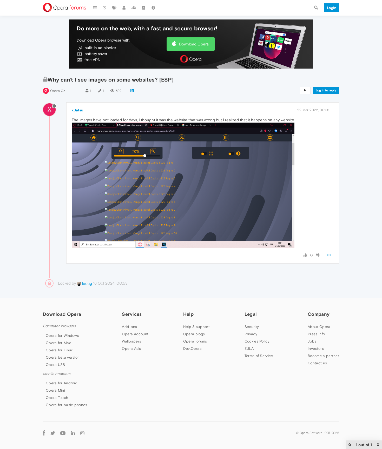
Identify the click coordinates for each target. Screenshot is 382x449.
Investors (316, 348)
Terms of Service (259, 356)
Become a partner (323, 356)
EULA (249, 348)
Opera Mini (55, 390)
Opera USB (55, 365)
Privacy (251, 334)
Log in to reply (326, 90)
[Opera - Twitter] (53, 433)
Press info (316, 334)
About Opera (319, 327)
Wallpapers (131, 341)
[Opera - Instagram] (82, 433)
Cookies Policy (257, 341)
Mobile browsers (56, 374)
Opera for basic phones (66, 405)
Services (132, 314)
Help (188, 314)
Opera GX (57, 91)
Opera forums (195, 341)
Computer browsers (59, 326)
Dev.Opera (192, 348)
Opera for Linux (59, 350)
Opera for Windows (62, 335)
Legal (251, 314)
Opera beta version (63, 357)
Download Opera (194, 44)
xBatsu (77, 110)
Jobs (312, 341)
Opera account (135, 334)
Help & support (196, 327)
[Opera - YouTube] (63, 433)
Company (319, 314)
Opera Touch (57, 398)
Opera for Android (61, 383)
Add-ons (129, 327)
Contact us (317, 363)
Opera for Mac (58, 343)
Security (252, 327)
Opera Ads (131, 348)
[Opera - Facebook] (44, 433)
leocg (86, 283)
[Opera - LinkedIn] (73, 433)
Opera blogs (194, 334)
